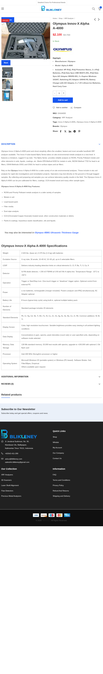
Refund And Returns (61, 491)
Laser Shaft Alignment (10, 485)
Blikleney (46, 520)
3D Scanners (6, 480)
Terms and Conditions (61, 480)
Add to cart (63, 100)
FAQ (54, 475)
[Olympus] (63, 49)
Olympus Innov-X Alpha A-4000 (89, 122)
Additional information (14, 377)
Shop (60, 18)
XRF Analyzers (7, 475)
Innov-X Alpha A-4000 (66, 122)
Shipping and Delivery (61, 496)
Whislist (56, 442)
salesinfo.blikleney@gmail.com (17, 462)
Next (6, 63)
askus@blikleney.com (13, 459)
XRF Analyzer (69, 18)
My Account (57, 448)
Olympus (63, 126)
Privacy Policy (58, 485)
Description (8, 144)
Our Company (58, 453)
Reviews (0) (7, 384)
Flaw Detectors (7, 491)
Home (55, 18)
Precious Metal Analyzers (11, 496)
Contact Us (57, 458)
